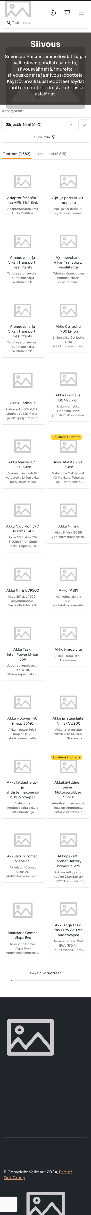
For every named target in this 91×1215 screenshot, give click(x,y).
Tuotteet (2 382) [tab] (16, 154)
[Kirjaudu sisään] (53, 12)
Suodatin (42, 137)
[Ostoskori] (67, 12)
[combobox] (39, 124)
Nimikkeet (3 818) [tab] (51, 154)
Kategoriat (12, 110)
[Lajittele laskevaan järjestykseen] (83, 124)
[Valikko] (81, 12)
